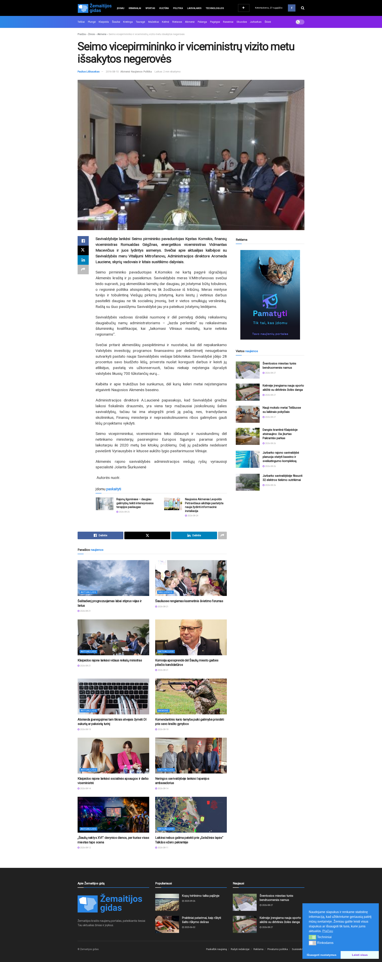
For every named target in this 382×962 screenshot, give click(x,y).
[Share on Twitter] (83, 250)
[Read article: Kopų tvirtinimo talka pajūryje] (167, 902)
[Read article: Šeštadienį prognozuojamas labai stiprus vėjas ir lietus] (113, 578)
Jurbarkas (255, 21)
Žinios (91, 34)
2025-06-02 (189, 927)
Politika (178, 8)
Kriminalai (135, 8)
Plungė (92, 21)
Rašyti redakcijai (240, 949)
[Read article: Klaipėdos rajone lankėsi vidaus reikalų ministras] (113, 637)
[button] (312, 937)
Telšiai (81, 21)
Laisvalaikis (194, 8)
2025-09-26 (189, 901)
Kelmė (165, 21)
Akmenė (190, 21)
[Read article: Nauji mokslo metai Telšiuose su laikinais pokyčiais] (248, 414)
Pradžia (82, 34)
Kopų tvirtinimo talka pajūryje (200, 896)
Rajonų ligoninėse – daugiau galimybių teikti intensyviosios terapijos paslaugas (135, 503)
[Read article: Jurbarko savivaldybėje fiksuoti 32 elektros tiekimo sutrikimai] (248, 482)
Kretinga (128, 21)
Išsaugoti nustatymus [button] (321, 954)
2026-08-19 (85, 729)
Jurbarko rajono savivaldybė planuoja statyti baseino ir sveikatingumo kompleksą (281, 457)
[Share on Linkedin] (83, 260)
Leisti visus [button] (360, 954)
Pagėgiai (215, 21)
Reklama (258, 949)
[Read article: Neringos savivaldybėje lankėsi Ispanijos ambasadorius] (191, 756)
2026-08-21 (85, 611)
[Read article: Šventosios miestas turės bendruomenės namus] (248, 370)
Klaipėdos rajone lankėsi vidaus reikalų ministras (110, 660)
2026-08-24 (192, 515)
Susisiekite (298, 949)
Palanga (202, 21)
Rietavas (177, 21)
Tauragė (140, 21)
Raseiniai (228, 21)
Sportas (150, 8)
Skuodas (242, 21)
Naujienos (136, 71)
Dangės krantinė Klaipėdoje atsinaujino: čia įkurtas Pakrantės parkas (280, 434)
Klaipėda (104, 21)
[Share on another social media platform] (83, 269)
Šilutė (268, 21)
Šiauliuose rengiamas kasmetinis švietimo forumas (189, 601)
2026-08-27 (270, 373)
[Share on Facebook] (83, 241)
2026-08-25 (124, 512)
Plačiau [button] (327, 931)
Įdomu (120, 8)
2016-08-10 (112, 71)
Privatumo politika (277, 949)
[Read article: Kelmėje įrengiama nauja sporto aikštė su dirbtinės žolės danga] (248, 392)
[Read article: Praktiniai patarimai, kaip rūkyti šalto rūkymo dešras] (167, 924)
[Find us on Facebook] (291, 8)
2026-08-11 (162, 847)
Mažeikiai (153, 21)
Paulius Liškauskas (88, 71)
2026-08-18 (162, 729)
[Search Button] (302, 8)
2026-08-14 (85, 788)
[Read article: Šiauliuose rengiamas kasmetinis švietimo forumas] (191, 578)
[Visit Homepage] (94, 8)
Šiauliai (116, 21)
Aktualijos (88, 592)
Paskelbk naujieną (216, 949)
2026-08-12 (85, 847)
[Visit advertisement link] (270, 295)
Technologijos (215, 8)
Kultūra (164, 8)
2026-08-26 (270, 443)
